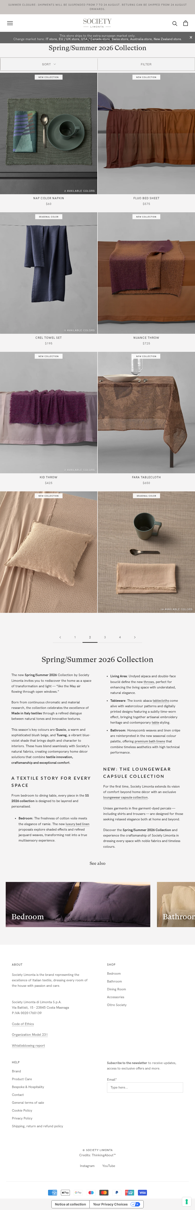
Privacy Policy (22, 1118)
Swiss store (120, 39)
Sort (46, 64)
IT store (51, 39)
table (155, 723)
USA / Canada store (95, 39)
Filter (146, 64)
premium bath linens (150, 741)
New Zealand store (167, 39)
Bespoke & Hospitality (28, 1087)
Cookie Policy (22, 1110)
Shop (111, 964)
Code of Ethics (23, 1024)
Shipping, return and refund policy (37, 1126)
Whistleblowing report (28, 1046)
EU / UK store (69, 39)
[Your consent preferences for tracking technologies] (186, 1201)
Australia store (141, 39)
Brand (16, 1071)
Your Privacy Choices (110, 1204)
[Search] (174, 23)
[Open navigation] (10, 23)
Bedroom (114, 974)
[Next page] (134, 637)
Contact (18, 1095)
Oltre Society (117, 1005)
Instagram (87, 1166)
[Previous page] (60, 637)
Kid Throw (49, 477)
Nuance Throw (146, 337)
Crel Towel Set (48, 337)
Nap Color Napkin (48, 198)
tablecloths (161, 701)
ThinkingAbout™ (104, 1155)
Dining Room (116, 989)
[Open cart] (185, 23)
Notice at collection (70, 1204)
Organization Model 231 (30, 1035)
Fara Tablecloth (146, 477)
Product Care (22, 1079)
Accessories (115, 997)
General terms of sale (28, 1103)
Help (16, 1062)
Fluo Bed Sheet (146, 198)
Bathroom (114, 981)
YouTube (108, 1166)
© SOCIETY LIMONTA (98, 1150)
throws (149, 682)
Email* (112, 1080)
